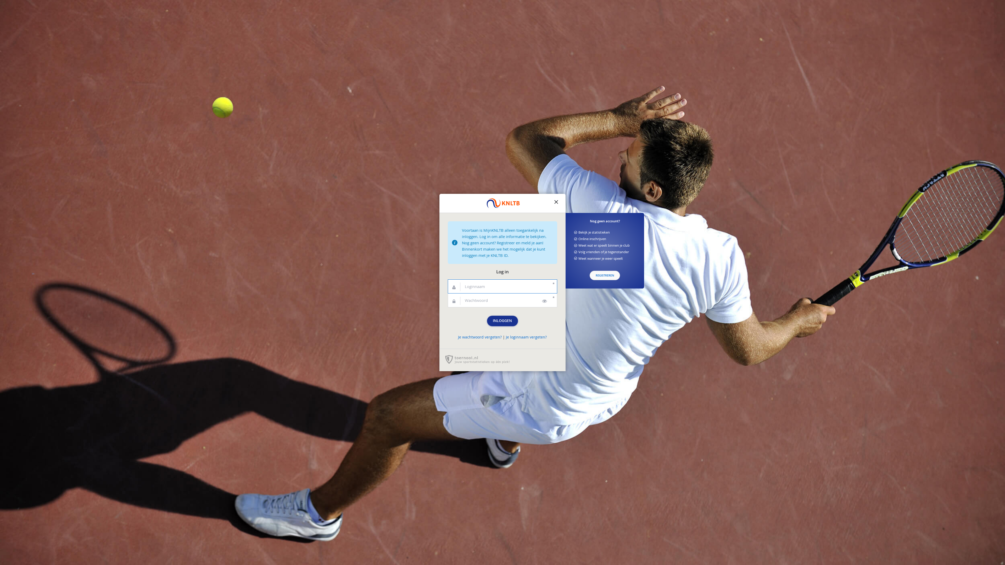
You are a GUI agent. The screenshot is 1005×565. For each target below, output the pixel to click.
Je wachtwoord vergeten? (480, 337)
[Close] (556, 203)
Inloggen (502, 320)
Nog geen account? (605, 221)
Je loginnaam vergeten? (526, 337)
